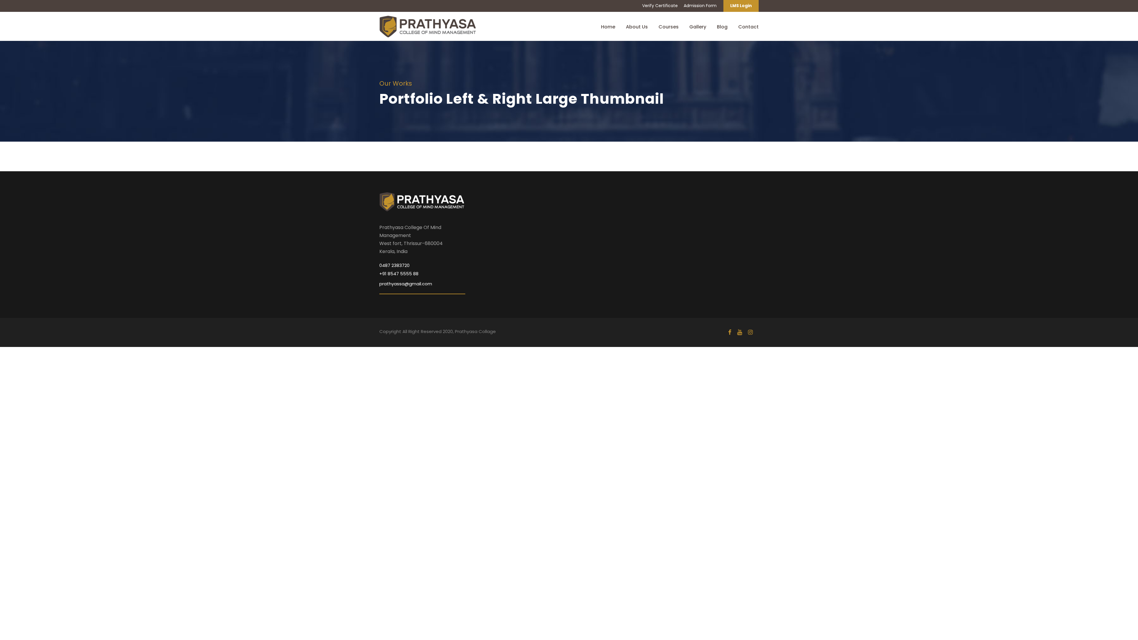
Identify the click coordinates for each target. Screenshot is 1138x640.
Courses (668, 26)
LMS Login (741, 6)
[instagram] (750, 332)
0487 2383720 (394, 265)
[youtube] (739, 332)
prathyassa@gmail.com (405, 284)
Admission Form (700, 6)
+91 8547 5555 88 (398, 274)
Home (608, 26)
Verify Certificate (660, 6)
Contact (748, 26)
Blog (722, 26)
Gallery (697, 26)
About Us (637, 26)
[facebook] (729, 332)
